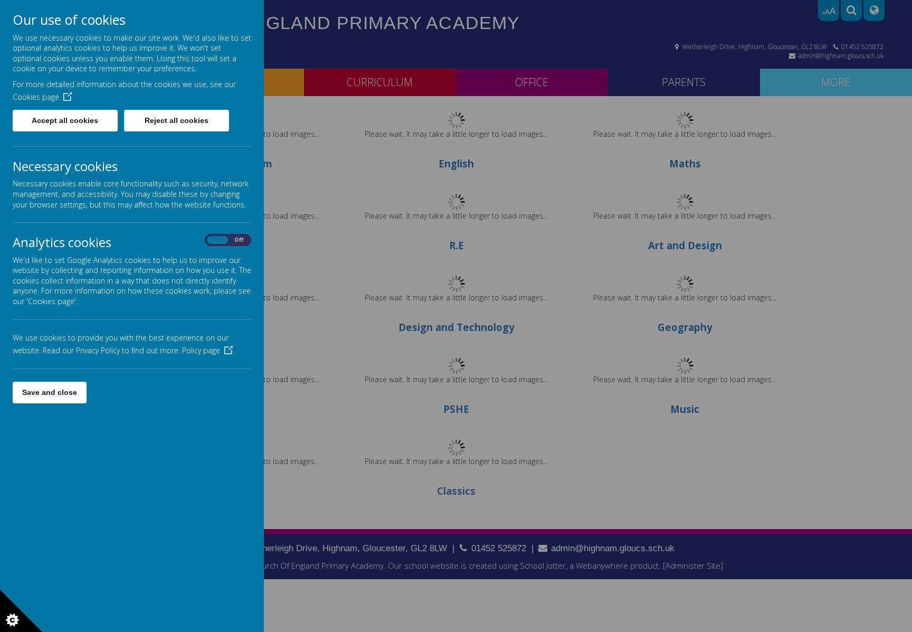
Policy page (201, 350)
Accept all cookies (65, 120)
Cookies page (36, 97)
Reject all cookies (176, 120)
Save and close (49, 392)
